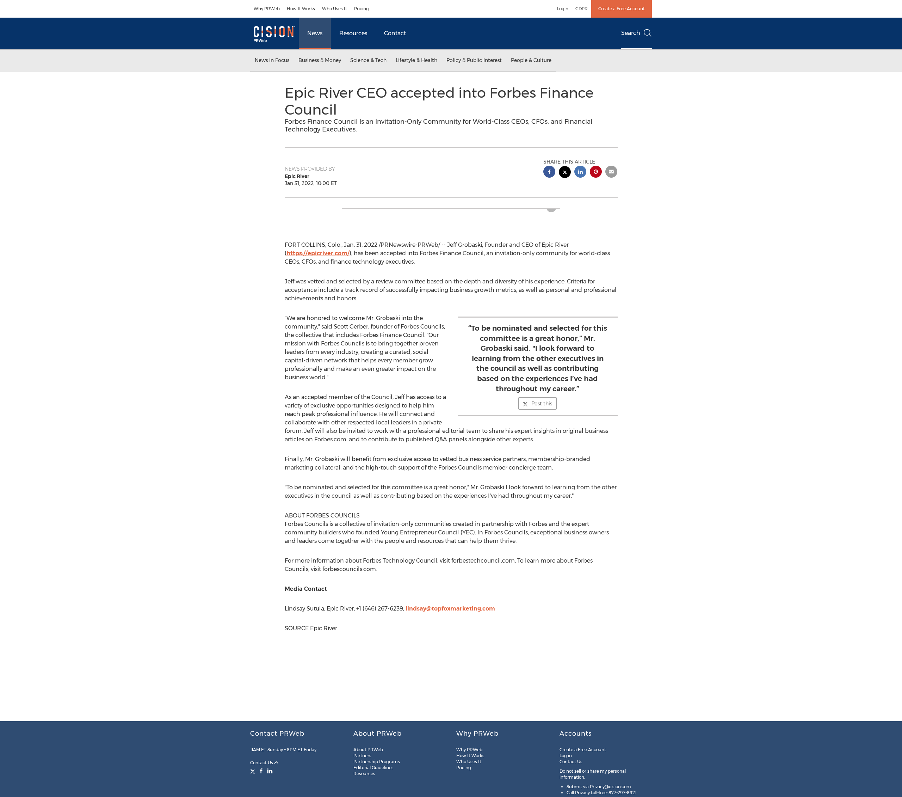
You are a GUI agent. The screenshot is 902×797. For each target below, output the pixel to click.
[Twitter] (253, 770)
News (314, 33)
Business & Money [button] (319, 60)
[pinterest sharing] (596, 172)
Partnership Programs (376, 761)
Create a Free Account (621, 8)
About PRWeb (368, 749)
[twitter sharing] (565, 173)
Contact (395, 33)
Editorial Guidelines (373, 767)
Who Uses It (334, 8)
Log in (566, 755)
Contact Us (262, 762)
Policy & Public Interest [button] (474, 60)
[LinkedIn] (269, 770)
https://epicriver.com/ (318, 259)
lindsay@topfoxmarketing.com (450, 614)
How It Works (301, 8)
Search (630, 33)
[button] (451, 211)
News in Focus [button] (272, 60)
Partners (362, 755)
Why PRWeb (267, 8)
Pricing (361, 8)
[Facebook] (261, 770)
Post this (541, 409)
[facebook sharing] (549, 172)
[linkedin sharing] (580, 172)
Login (562, 8)
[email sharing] (611, 172)
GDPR (581, 8)
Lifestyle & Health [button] (416, 60)
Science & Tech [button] (368, 60)
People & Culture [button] (531, 60)
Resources (353, 33)
